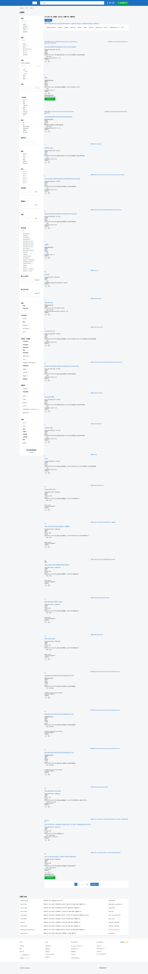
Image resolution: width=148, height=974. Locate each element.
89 (87, 884)
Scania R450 (24, 915)
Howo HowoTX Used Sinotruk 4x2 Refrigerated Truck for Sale (62, 178)
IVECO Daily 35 (24, 900)
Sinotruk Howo (49, 148)
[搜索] (42, 3)
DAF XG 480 (24, 926)
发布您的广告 (50, 99)
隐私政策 (47, 948)
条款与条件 (48, 946)
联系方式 (22, 951)
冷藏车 (46, 244)
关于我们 (22, 946)
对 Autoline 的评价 (49, 954)
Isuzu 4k (47, 274)
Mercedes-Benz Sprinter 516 (28, 929)
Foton (46, 458)
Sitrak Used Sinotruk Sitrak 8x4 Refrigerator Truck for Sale (61, 366)
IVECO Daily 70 (24, 933)
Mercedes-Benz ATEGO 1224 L (54, 601)
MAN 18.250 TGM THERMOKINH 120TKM (57, 565)
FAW (46, 77)
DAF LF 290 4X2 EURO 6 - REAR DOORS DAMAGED (60, 856)
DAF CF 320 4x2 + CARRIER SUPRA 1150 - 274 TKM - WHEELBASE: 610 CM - (68, 824)
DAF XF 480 (24, 904)
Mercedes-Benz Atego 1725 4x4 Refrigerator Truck (59, 675)
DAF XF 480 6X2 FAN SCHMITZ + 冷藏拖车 (57, 526)
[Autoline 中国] (25, 2)
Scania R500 (24, 918)
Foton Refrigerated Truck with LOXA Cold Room (58, 116)
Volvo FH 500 (24, 908)
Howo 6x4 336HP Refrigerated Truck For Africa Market (60, 47)
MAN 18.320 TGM (50, 638)
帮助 (21, 948)
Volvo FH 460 (24, 911)
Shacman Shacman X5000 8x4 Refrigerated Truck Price (61, 213)
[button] (46, 61)
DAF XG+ (23, 922)
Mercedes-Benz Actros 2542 (53, 791)
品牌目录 (47, 957)
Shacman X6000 (49, 397)
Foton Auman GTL (50, 331)
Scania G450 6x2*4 (50, 489)
